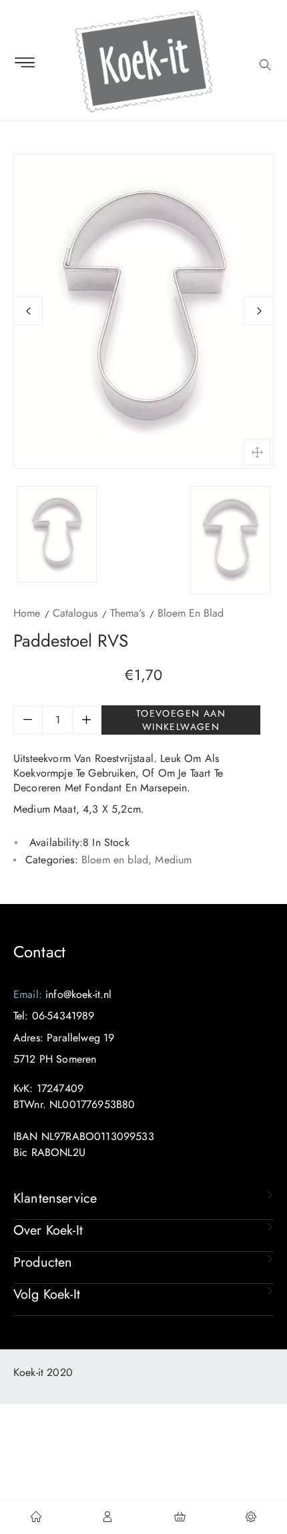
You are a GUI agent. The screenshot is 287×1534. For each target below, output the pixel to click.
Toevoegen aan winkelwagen (181, 720)
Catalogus (75, 613)
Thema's (127, 613)
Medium (173, 859)
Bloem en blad (191, 613)
